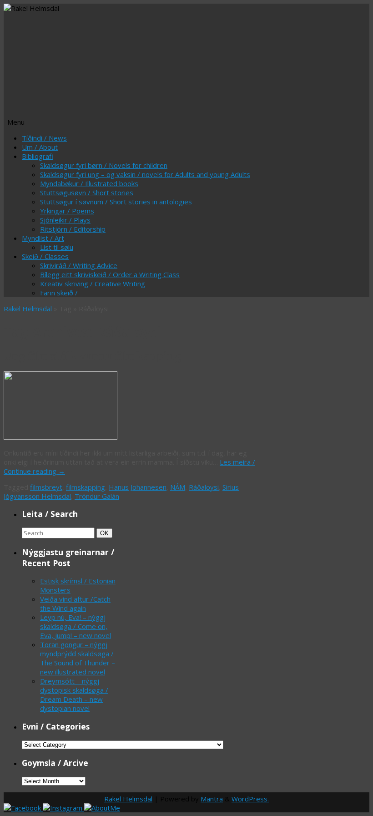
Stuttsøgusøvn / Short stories (86, 192)
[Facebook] (23, 807)
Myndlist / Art (43, 238)
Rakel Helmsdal (28, 308)
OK (106, 533)
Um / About (40, 147)
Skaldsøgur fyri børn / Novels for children (103, 165)
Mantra (212, 798)
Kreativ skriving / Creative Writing (92, 283)
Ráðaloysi (204, 487)
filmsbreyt (46, 487)
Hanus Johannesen (137, 487)
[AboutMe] (102, 807)
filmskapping (85, 487)
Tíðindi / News (44, 137)
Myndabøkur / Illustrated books (89, 183)
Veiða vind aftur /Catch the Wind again (75, 603)
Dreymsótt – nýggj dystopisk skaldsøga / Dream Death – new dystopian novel (74, 694)
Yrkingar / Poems (67, 210)
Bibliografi (37, 156)
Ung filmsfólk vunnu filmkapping (92, 356)
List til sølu (56, 247)
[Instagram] (63, 807)
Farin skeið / (59, 292)
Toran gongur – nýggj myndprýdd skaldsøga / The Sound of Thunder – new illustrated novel (77, 658)
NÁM (177, 487)
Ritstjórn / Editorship (73, 228)
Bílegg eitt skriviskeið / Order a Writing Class (110, 274)
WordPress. (250, 798)
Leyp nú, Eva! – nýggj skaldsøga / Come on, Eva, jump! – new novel (75, 626)
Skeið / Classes (45, 256)
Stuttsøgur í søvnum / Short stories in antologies (116, 201)
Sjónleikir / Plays (65, 219)
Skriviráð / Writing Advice (78, 265)
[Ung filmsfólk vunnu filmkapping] (60, 436)
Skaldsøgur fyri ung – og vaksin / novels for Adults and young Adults (145, 174)
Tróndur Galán (97, 496)
